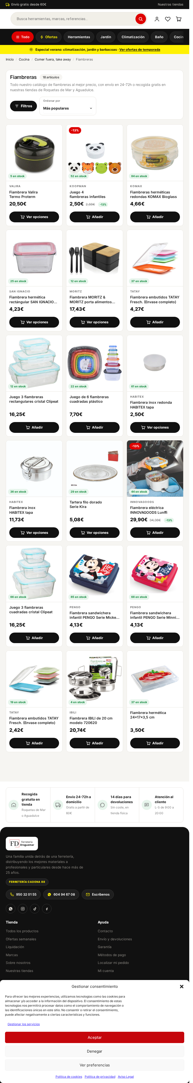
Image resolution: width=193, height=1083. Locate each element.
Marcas (12, 955)
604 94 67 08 (64, 894)
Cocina (179, 37)
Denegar (94, 1051)
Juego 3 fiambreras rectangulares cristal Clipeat (33, 399)
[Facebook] (47, 908)
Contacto (105, 931)
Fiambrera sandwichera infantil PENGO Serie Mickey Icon (94, 617)
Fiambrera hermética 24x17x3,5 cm (148, 714)
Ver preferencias (95, 1065)
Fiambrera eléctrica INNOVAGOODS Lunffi (148, 509)
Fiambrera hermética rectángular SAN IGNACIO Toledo (31, 301)
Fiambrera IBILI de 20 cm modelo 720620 (91, 720)
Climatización (133, 37)
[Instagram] (22, 908)
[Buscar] (140, 19)
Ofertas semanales (21, 939)
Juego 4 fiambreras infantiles (88, 194)
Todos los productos (22, 931)
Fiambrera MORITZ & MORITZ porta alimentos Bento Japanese (91, 301)
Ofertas (51, 37)
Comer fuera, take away (53, 59)
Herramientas (79, 37)
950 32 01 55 (26, 894)
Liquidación (15, 947)
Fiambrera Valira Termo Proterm (23, 194)
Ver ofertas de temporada (139, 49)
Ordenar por (51, 100)
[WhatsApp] (10, 908)
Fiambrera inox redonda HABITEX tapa (151, 404)
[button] (181, 986)
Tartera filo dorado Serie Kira (86, 504)
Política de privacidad (100, 1076)
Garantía (105, 947)
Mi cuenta (106, 971)
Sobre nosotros (18, 963)
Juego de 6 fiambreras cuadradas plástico (89, 399)
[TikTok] (34, 908)
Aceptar (95, 1037)
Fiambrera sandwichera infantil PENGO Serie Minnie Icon (154, 617)
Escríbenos (101, 894)
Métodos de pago (112, 955)
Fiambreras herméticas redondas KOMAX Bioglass (153, 194)
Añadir (97, 217)
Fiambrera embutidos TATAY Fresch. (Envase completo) (154, 299)
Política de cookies (69, 1076)
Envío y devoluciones (115, 939)
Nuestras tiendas (170, 4)
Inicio (10, 59)
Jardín (106, 37)
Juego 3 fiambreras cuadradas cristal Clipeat (31, 609)
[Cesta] (178, 19)
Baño (159, 37)
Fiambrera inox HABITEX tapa (22, 509)
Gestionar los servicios (24, 1024)
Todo (25, 37)
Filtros (26, 106)
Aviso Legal (126, 1076)
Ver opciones (37, 217)
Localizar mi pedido (113, 963)
